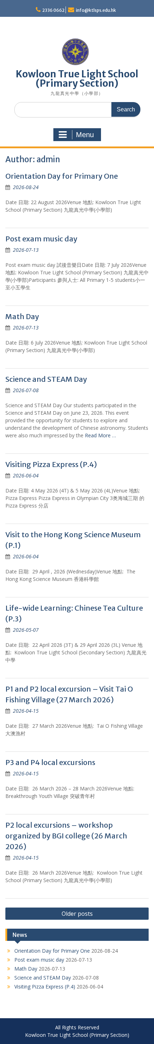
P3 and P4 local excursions (50, 762)
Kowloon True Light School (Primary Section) (77, 78)
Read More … (100, 435)
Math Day (22, 316)
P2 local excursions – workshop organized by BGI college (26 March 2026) (66, 836)
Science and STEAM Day (46, 379)
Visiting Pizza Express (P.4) (51, 464)
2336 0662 (53, 10)
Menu (85, 135)
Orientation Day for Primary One (61, 176)
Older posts (77, 914)
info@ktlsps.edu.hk (96, 10)
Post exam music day (41, 238)
